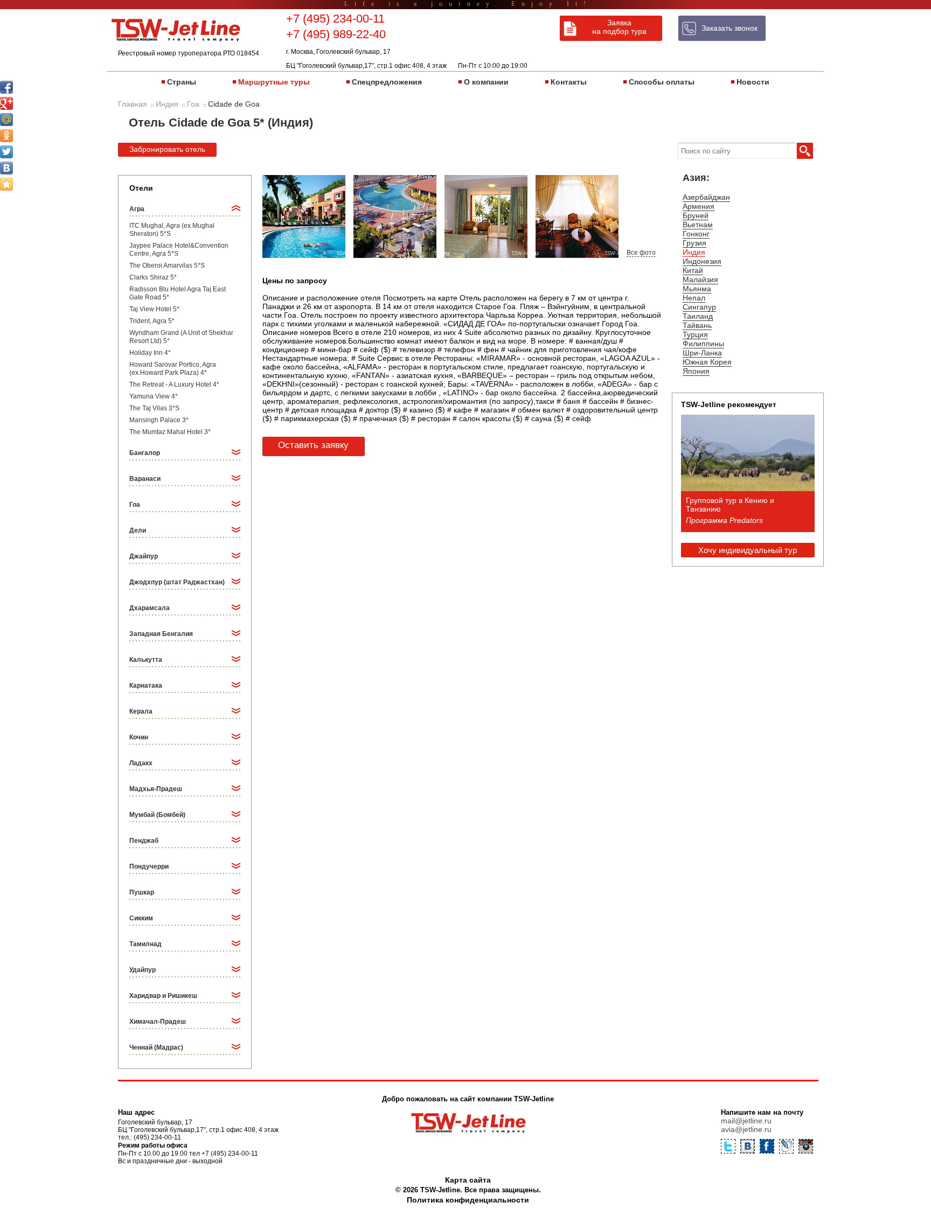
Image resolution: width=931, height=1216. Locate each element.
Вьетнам (698, 224)
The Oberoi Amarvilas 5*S (167, 265)
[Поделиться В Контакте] (6, 168)
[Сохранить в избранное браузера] (6, 184)
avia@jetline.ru (746, 1129)
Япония (696, 371)
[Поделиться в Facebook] (6, 87)
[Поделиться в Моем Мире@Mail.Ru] (6, 119)
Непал (694, 297)
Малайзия (700, 279)
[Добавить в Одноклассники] (6, 135)
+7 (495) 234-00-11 (335, 18)
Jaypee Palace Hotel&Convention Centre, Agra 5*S (178, 249)
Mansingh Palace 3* (159, 420)
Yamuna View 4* (153, 396)
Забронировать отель (167, 149)
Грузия (694, 243)
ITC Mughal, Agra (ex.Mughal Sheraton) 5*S (171, 229)
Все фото (641, 252)
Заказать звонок (729, 28)
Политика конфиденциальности (468, 1200)
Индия (694, 252)
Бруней (695, 215)
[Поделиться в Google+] (6, 103)
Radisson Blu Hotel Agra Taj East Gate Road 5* (177, 293)
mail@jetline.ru (746, 1120)
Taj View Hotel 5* (154, 309)
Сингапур (699, 307)
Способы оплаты (661, 82)
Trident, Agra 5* (152, 321)
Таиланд (698, 316)
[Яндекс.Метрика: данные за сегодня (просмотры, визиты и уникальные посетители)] (766, 1201)
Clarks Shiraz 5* (153, 277)
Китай (693, 270)
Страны (181, 82)
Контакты (569, 82)
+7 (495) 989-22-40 (336, 34)
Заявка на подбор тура (619, 27)
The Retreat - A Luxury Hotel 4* (174, 384)
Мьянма (697, 288)
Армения (698, 206)
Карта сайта (468, 1180)
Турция (695, 334)
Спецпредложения (387, 82)
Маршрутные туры (274, 82)
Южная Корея (707, 362)
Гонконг (696, 233)
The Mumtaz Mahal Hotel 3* (170, 432)
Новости (753, 82)
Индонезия (702, 261)
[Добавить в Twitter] (6, 151)
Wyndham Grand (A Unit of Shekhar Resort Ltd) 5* (181, 337)
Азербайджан (706, 197)
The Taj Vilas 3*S (154, 408)
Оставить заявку (313, 445)
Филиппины (703, 343)
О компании (486, 82)
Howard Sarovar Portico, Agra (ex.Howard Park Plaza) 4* (172, 368)
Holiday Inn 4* (150, 353)
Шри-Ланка (702, 352)
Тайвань (697, 325)
